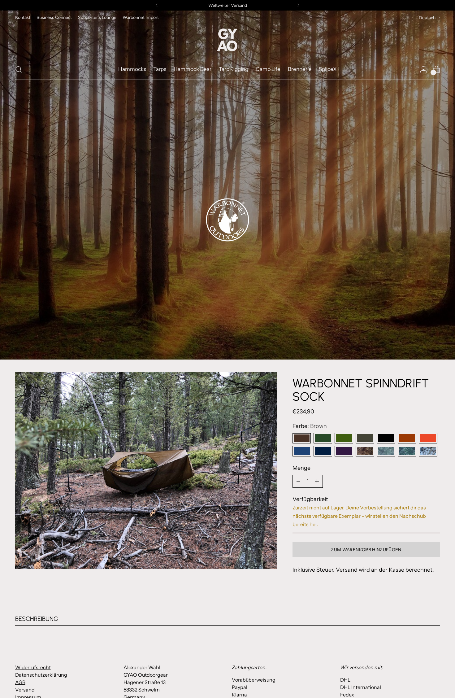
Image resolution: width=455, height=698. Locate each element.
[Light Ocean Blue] (323, 451)
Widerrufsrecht (33, 667)
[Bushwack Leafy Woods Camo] (407, 451)
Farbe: (309, 426)
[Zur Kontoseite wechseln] (423, 69)
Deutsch (427, 17)
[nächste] (298, 5)
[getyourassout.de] (227, 40)
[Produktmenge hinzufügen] (317, 481)
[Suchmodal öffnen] (18, 69)
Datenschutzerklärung (41, 675)
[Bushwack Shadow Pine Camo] (386, 451)
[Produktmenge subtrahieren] (298, 481)
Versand (347, 569)
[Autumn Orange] (407, 438)
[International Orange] (428, 438)
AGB (20, 682)
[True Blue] (301, 451)
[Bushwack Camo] (365, 451)
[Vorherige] (156, 5)
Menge (301, 468)
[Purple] (344, 451)
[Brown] (301, 438)
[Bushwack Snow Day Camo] (428, 451)
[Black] (386, 438)
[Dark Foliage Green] (365, 438)
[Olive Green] (323, 438)
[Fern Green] (344, 438)
